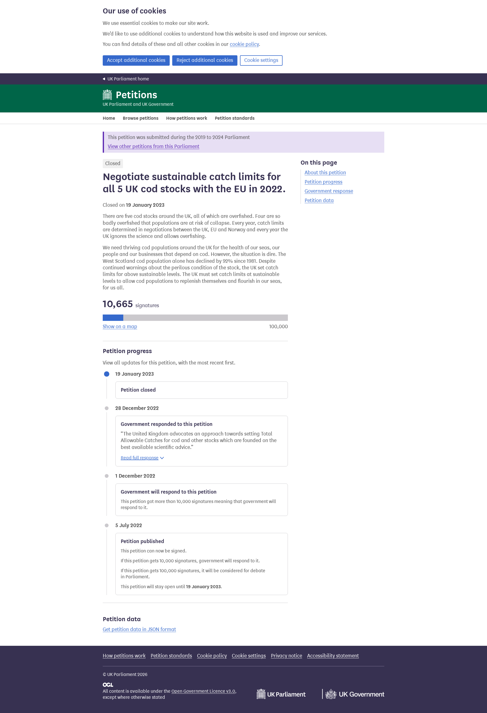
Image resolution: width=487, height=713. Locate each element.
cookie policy (244, 44)
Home (109, 118)
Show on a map (120, 326)
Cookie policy (212, 656)
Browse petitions (141, 118)
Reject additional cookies (205, 60)
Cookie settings (261, 60)
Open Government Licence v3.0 (203, 691)
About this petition (325, 173)
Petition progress (323, 182)
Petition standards (235, 118)
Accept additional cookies (136, 60)
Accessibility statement (333, 656)
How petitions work (186, 118)
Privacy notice (286, 656)
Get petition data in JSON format (139, 629)
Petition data (319, 200)
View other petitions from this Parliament (153, 146)
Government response (329, 191)
